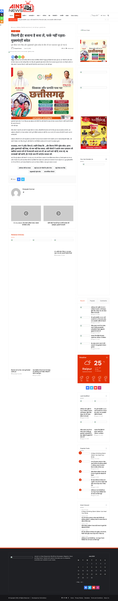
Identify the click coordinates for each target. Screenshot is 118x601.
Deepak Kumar (18, 48)
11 (100, 567)
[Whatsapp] (19, 57)
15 (87, 570)
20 (78, 574)
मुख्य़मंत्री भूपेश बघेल (36, 171)
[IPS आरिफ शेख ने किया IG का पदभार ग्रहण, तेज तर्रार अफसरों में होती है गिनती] (63, 244)
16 (91, 570)
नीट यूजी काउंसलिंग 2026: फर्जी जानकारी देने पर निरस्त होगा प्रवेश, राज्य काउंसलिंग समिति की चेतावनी (98, 319)
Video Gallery (74, 15)
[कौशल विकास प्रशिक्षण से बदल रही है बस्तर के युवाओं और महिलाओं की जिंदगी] (85, 474)
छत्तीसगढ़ (17, 15)
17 (96, 570)
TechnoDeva (43, 598)
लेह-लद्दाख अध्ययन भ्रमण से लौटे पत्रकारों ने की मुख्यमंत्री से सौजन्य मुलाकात (98, 345)
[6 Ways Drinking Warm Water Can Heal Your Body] (85, 455)
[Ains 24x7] (21, 6)
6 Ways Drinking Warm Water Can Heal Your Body (98, 455)
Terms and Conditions (97, 598)
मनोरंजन (44, 15)
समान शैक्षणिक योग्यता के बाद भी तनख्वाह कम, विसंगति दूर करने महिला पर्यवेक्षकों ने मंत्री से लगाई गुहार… (41, 371)
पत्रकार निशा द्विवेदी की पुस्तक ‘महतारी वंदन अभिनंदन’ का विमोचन (99, 431)
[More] (22, 57)
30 (91, 577)
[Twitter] (23, 179)
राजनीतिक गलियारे (49, 171)
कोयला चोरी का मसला (25, 168)
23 (91, 574)
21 (83, 574)
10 (96, 567)
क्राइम (67, 15)
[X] (16, 57)
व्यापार (38, 15)
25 (100, 574)
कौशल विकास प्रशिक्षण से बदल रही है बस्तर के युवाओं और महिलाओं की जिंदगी (98, 473)
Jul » (82, 582)
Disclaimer (87, 598)
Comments (103, 301)
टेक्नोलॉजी (55, 15)
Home (11, 15)
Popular (92, 301)
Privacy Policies (79, 598)
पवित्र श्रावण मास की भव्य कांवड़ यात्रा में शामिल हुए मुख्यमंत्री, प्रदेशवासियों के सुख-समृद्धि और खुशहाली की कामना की (86, 433)
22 (87, 574)
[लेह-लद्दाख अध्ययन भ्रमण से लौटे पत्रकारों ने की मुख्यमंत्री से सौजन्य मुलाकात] (85, 345)
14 (83, 570)
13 (78, 570)
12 (105, 567)
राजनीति (61, 15)
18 (100, 570)
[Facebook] (12, 57)
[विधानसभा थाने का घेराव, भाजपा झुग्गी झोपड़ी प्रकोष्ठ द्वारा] (20, 303)
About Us (106, 598)
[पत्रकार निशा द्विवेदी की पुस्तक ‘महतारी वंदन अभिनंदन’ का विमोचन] (85, 338)
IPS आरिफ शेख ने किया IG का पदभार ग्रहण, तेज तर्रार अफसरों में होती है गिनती (63, 252)
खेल (49, 15)
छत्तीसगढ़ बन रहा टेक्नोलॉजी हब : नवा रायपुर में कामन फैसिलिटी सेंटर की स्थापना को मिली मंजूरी (98, 491)
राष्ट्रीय (23, 15)
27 (78, 577)
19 (105, 570)
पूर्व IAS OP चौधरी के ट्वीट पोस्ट (43, 168)
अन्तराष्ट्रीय (31, 15)
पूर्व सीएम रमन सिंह (60, 168)
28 (83, 577)
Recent (82, 301)
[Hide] (0, 25)
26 (105, 574)
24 (96, 574)
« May (77, 582)
